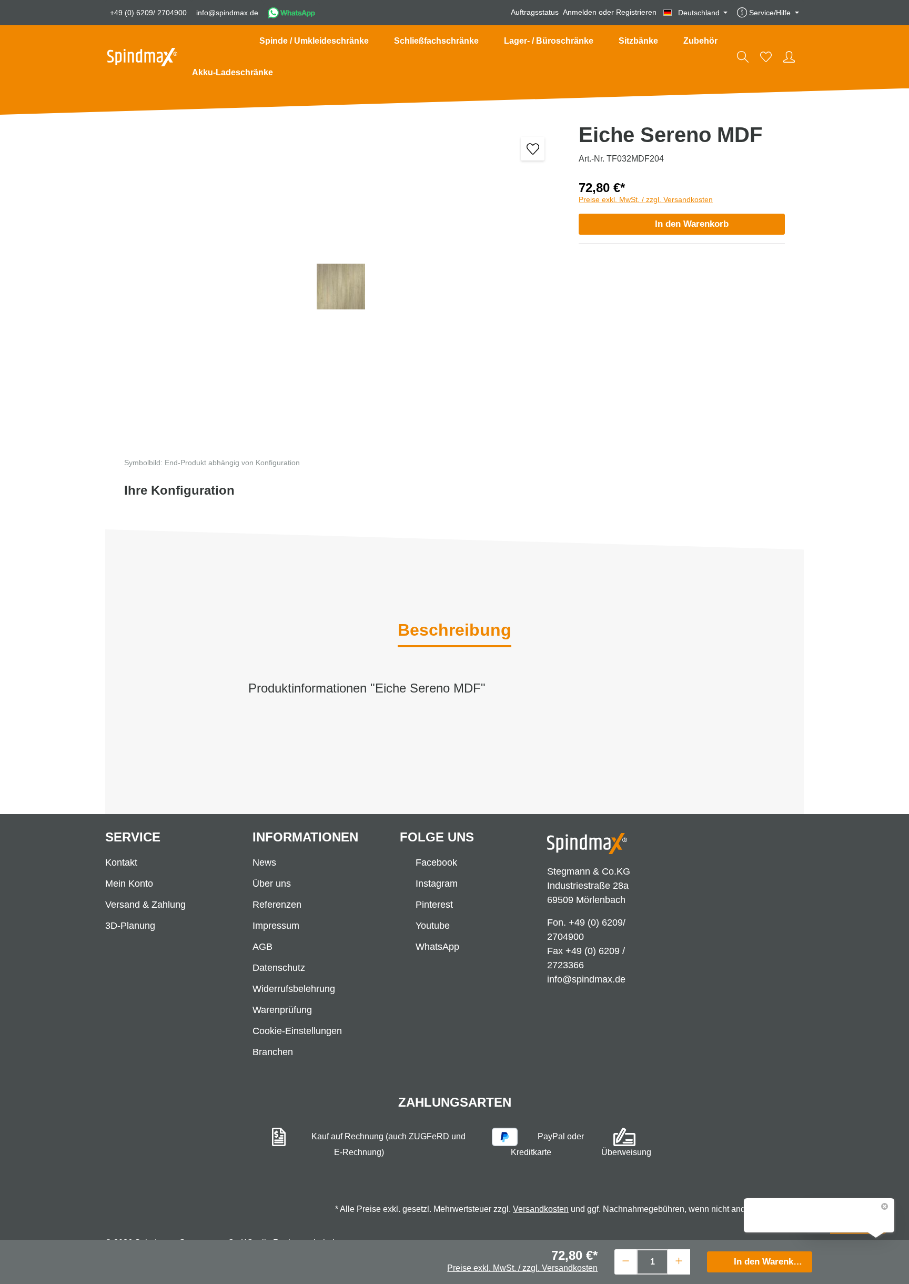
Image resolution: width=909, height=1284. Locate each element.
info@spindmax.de (227, 12)
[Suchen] (742, 56)
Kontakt (121, 862)
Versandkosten (541, 1209)
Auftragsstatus (535, 12)
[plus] (679, 1260)
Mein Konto (129, 883)
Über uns (271, 883)
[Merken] (532, 148)
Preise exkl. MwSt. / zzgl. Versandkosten (646, 199)
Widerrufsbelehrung (293, 989)
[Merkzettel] (765, 56)
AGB (262, 946)
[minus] (625, 1260)
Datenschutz (278, 967)
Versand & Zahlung (145, 904)
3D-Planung (130, 925)
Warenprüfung (282, 1010)
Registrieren (636, 12)
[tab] (454, 631)
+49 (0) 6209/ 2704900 (148, 12)
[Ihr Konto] (789, 56)
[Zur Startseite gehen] (142, 57)
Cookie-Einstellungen (297, 1031)
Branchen (272, 1052)
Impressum (275, 925)
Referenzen (276, 904)
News (264, 862)
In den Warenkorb (692, 224)
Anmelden (580, 12)
